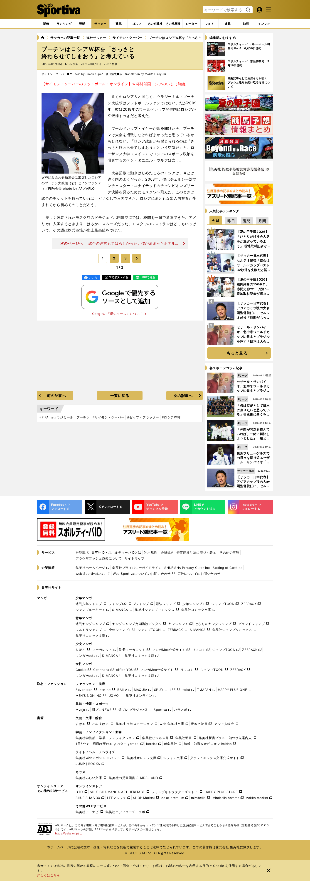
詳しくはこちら (48, 875)
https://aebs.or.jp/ (68, 833)
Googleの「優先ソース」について (117, 314)
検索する (247, 10)
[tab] (82, 23)
